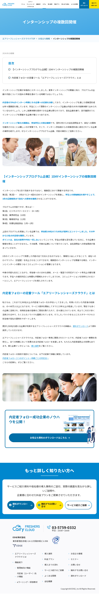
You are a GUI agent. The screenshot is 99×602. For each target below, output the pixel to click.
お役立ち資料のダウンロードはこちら (48, 437)
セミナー (74, 559)
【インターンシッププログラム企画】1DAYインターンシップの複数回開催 (48, 69)
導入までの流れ (65, 4)
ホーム (23, 4)
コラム (44, 4)
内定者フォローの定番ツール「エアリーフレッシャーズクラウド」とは (46, 77)
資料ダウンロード (84, 4)
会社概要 (48, 581)
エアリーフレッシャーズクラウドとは (30, 4)
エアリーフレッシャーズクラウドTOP (18, 38)
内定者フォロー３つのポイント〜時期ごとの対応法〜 (25, 358)
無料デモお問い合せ (94, 4)
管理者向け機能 (24, 567)
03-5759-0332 (64, 527)
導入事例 (50, 4)
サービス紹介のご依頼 (54, 570)
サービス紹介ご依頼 (77, 505)
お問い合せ (75, 564)
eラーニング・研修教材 (27, 582)
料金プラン (57, 4)
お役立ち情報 (44, 38)
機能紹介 (38, 4)
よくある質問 (74, 4)
